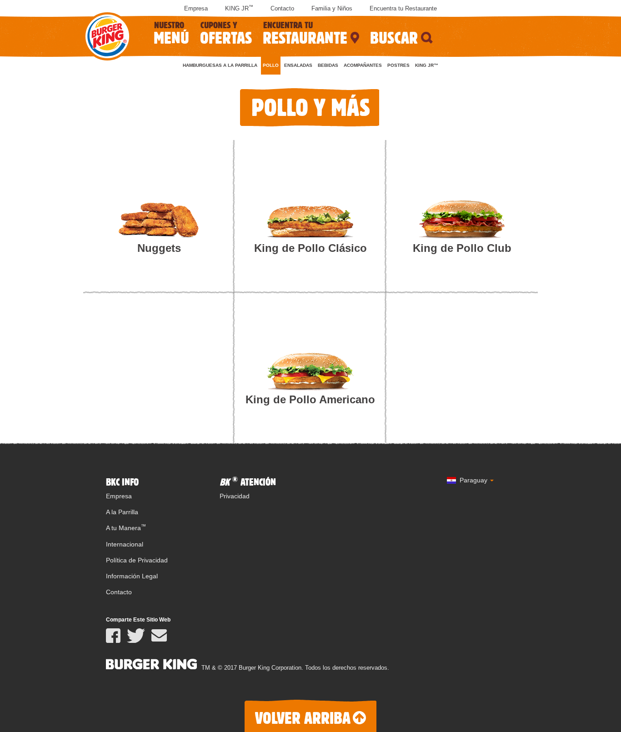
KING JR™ (426, 65)
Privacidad (235, 496)
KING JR (239, 8)
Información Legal (132, 576)
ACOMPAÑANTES (363, 65)
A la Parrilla (122, 512)
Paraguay (473, 480)
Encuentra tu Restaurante (403, 8)
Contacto (282, 8)
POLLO (271, 65)
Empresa (196, 8)
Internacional (124, 544)
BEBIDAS (328, 65)
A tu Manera (126, 527)
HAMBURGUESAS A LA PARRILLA (220, 65)
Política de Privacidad (137, 560)
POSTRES (398, 65)
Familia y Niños (331, 8)
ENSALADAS (298, 65)
